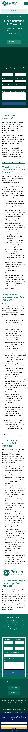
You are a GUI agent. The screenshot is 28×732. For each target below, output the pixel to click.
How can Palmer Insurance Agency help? (13, 91)
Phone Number (19, 78)
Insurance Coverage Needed (10, 84)
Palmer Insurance (8, 598)
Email (4, 78)
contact (17, 594)
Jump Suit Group (15, 702)
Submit (14, 103)
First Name (5, 72)
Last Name (18, 72)
